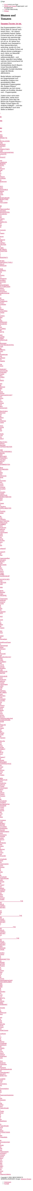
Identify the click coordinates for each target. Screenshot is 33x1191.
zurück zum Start (13, 4)
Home (6, 4)
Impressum (7, 1182)
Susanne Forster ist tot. (11, 23)
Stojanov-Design (26, 1179)
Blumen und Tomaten (10, 6)
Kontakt (6, 11)
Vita (5, 9)
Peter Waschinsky (12, 9)
